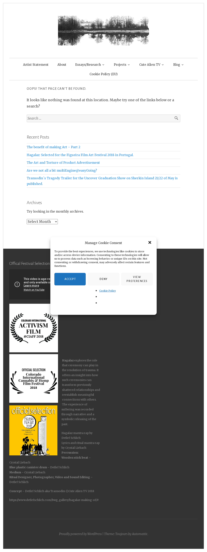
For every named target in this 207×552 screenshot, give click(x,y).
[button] (150, 242)
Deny (103, 279)
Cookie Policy (107, 290)
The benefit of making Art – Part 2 (53, 147)
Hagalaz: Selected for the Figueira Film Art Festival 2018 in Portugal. (80, 155)
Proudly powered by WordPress (80, 534)
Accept (70, 279)
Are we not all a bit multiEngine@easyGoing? (62, 170)
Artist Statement (36, 65)
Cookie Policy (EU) (104, 74)
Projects (120, 65)
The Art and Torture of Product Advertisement (63, 163)
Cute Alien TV (149, 65)
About (61, 65)
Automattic (140, 534)
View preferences (136, 279)
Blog (176, 65)
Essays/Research (88, 65)
